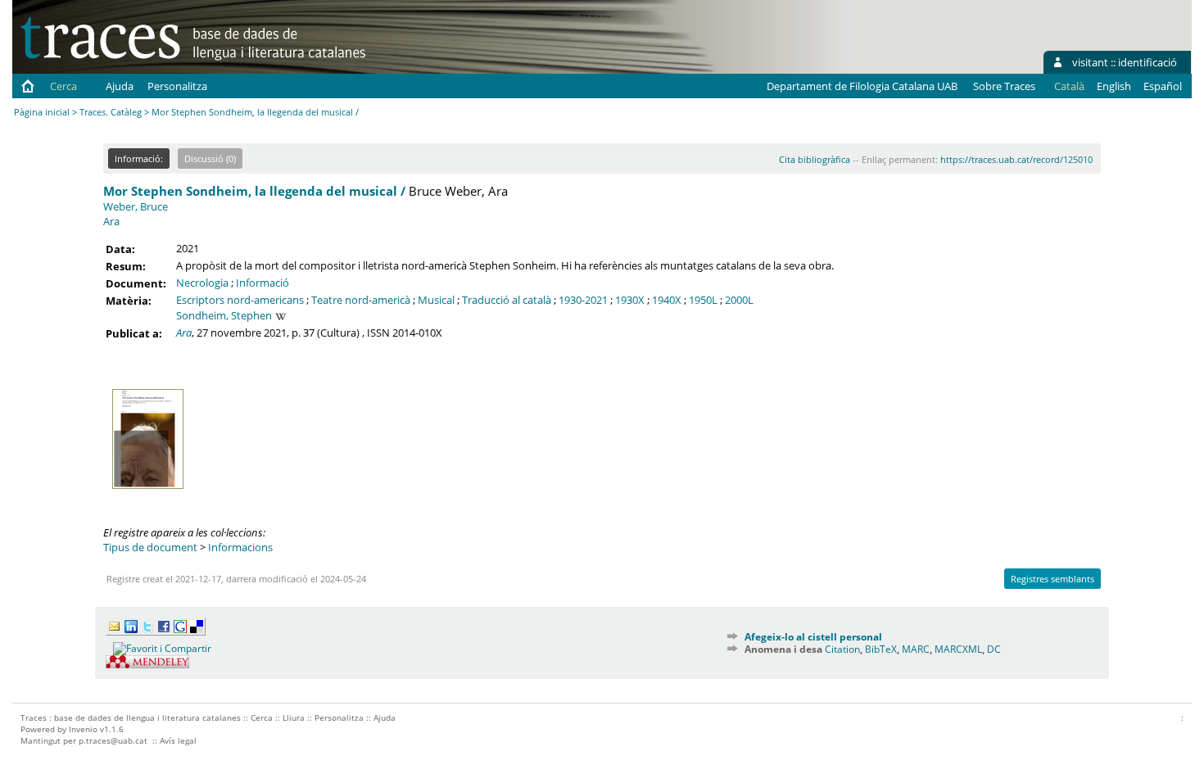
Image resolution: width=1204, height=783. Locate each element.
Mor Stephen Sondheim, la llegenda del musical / (254, 191)
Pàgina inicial (42, 112)
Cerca (63, 86)
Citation (842, 649)
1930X (630, 299)
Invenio (83, 729)
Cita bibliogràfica (814, 159)
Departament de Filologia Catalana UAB (862, 86)
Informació (262, 282)
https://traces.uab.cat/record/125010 (1016, 159)
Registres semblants (1052, 579)
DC (994, 649)
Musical (436, 299)
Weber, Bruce (135, 206)
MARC (916, 649)
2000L (739, 299)
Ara (111, 221)
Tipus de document (150, 547)
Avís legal (178, 740)
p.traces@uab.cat (113, 740)
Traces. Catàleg (110, 112)
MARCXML (958, 649)
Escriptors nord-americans (240, 299)
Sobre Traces (1004, 86)
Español (1162, 86)
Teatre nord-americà (360, 299)
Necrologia (202, 282)
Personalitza (177, 86)
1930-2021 (583, 299)
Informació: (139, 158)
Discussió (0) (210, 158)
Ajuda (120, 86)
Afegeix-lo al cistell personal (813, 637)
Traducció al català (506, 299)
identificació (1147, 62)
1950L (703, 299)
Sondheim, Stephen (224, 315)
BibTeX (881, 649)
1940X (666, 299)
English (1114, 86)
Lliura (294, 717)
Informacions (240, 547)
